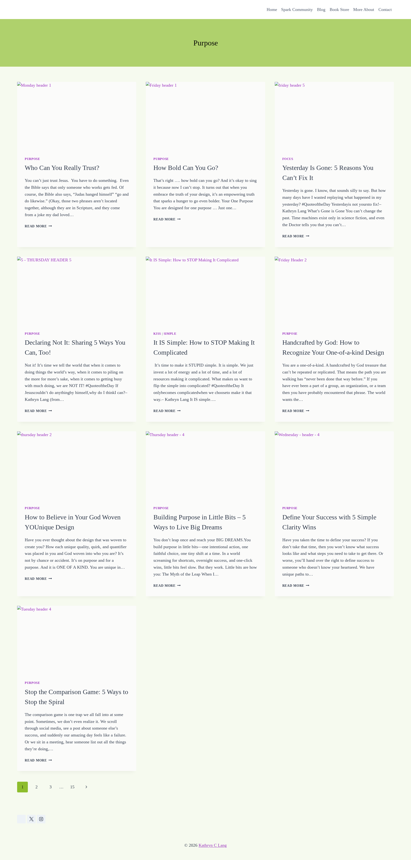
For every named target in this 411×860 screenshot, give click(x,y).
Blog (321, 9)
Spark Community (297, 9)
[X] (31, 819)
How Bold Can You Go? (185, 167)
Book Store (339, 9)
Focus (287, 159)
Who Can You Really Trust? (62, 167)
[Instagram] (41, 819)
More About (363, 9)
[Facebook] (21, 819)
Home (272, 9)
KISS (157, 333)
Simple (170, 333)
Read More (38, 226)
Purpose (32, 159)
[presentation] (76, 115)
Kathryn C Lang (213, 845)
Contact (385, 9)
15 (72, 787)
